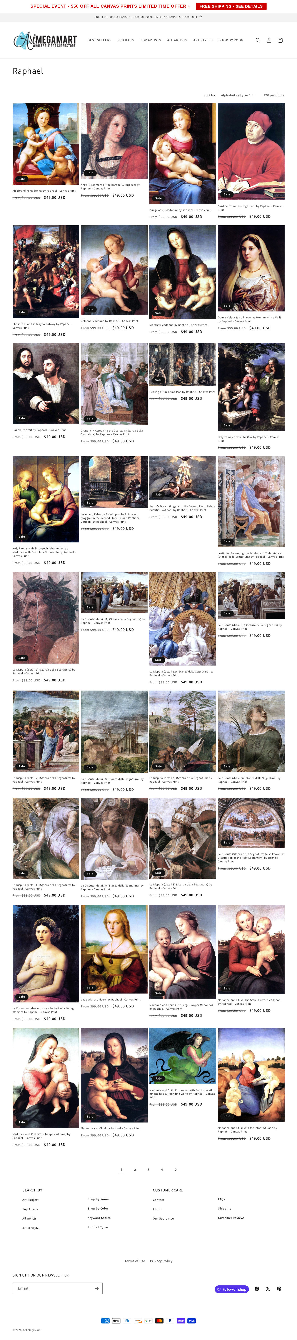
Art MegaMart (31, 1330)
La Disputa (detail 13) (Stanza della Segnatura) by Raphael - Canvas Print (250, 627)
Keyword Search (99, 1218)
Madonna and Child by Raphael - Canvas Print (110, 1128)
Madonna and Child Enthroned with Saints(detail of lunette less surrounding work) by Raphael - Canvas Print (182, 1093)
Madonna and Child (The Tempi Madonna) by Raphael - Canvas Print (41, 1136)
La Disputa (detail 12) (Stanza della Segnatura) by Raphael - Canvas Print (181, 673)
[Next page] (175, 1169)
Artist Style (30, 1228)
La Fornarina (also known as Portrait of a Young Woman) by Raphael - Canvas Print (43, 1010)
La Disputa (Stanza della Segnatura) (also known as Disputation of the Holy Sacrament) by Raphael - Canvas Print (251, 858)
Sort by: (210, 95)
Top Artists (30, 1209)
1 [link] (121, 1169)
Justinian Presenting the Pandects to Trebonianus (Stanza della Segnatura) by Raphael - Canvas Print (251, 555)
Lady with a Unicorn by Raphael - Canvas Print (110, 999)
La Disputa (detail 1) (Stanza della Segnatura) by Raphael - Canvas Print (44, 671)
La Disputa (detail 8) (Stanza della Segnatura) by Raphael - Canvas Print (180, 886)
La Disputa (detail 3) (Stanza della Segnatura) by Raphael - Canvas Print (112, 781)
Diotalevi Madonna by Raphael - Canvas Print (178, 324)
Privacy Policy (161, 1260)
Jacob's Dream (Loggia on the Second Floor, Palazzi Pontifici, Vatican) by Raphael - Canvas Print (182, 508)
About (157, 1209)
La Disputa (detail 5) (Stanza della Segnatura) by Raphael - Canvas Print (249, 780)
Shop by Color (98, 1208)
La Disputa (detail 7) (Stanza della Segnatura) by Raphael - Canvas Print (112, 887)
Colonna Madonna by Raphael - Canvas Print (109, 321)
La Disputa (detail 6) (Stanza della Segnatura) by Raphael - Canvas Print (44, 886)
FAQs (221, 1199)
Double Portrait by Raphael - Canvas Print (39, 430)
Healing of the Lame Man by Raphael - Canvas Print (182, 392)
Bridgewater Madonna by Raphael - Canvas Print (180, 210)
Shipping (224, 1208)
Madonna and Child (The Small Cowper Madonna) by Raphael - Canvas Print (250, 1001)
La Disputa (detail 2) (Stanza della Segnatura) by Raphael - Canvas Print (44, 779)
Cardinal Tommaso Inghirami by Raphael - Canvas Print (250, 207)
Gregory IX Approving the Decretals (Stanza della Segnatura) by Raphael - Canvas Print (112, 432)
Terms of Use (135, 1260)
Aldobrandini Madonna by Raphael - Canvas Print (44, 190)
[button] (258, 40)
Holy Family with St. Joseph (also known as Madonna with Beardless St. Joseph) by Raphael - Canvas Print (44, 552)
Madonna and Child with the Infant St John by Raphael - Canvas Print (247, 1129)
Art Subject (30, 1200)
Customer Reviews (231, 1218)
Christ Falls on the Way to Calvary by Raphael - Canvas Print (42, 325)
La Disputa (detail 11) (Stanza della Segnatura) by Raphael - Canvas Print (113, 620)
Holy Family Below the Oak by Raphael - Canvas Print (248, 439)
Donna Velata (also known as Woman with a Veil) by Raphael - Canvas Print (249, 319)
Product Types (98, 1227)
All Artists (29, 1218)
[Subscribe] (96, 1288)
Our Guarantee (163, 1218)
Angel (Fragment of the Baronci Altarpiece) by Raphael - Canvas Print (110, 186)
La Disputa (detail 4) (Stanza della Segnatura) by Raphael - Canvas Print (180, 779)
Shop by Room (98, 1199)
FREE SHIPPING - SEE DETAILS (231, 6)
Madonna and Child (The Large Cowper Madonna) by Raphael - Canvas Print (181, 1006)
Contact (158, 1200)
